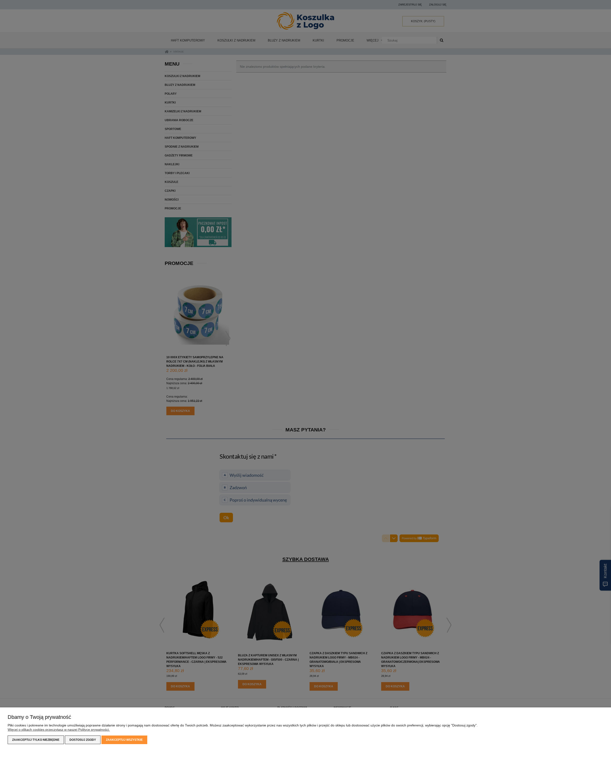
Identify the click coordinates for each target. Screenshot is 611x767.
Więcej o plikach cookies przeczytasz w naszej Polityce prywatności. (59, 729)
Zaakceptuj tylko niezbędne (35, 739)
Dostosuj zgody (82, 739)
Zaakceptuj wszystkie (124, 739)
